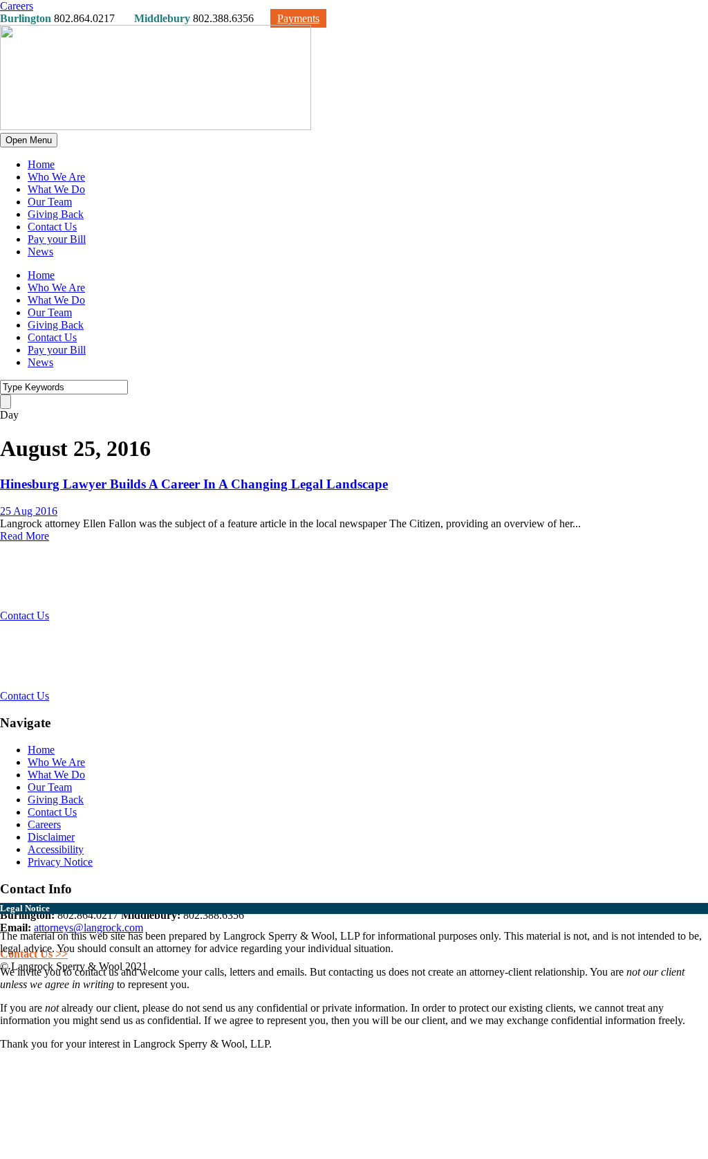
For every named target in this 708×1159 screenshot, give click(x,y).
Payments (298, 18)
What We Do (56, 189)
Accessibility (56, 849)
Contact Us (52, 226)
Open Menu (29, 140)
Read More (24, 536)
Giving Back (56, 214)
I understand (27, 1067)
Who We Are (56, 177)
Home (41, 164)
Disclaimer (51, 837)
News (40, 251)
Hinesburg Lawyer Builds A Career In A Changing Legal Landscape (194, 484)
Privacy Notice (60, 862)
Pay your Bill (57, 239)
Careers (16, 6)
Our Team (50, 202)
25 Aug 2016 (28, 511)
